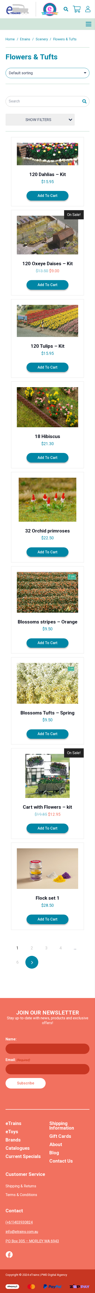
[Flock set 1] (47, 886)
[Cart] (76, 9)
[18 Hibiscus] (47, 424)
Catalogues (18, 1148)
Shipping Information (61, 1126)
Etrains (25, 39)
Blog (54, 1152)
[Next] (31, 962)
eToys (12, 1131)
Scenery (42, 39)
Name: (11, 1039)
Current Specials (23, 1156)
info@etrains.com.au (22, 1232)
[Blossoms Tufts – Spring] (47, 700)
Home (10, 39)
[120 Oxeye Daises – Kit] (47, 252)
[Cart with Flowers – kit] (47, 793)
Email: (18, 1060)
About (55, 1144)
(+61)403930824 (19, 1222)
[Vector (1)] (9, 1254)
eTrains (13, 1123)
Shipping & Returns (21, 1186)
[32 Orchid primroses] (47, 517)
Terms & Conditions (21, 1195)
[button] (66, 9)
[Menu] (88, 24)
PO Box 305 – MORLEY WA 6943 (32, 1241)
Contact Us (61, 1161)
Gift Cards (60, 1136)
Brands (13, 1140)
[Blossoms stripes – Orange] (47, 609)
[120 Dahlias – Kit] (47, 171)
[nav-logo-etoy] (31, 9)
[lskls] (87, 9)
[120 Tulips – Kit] (47, 338)
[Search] (84, 101)
